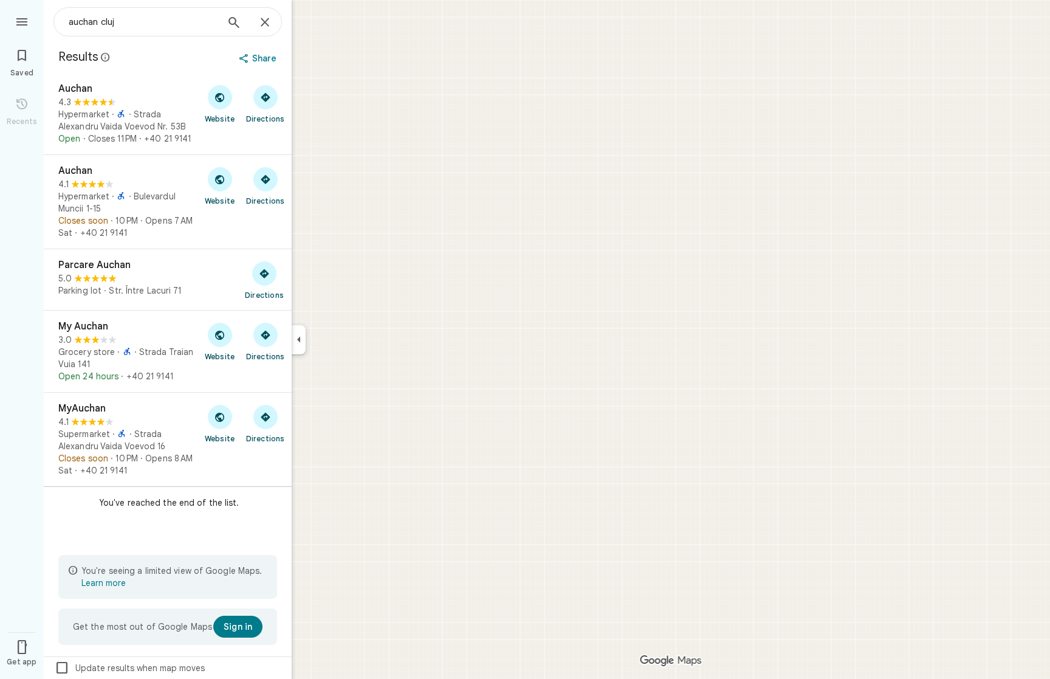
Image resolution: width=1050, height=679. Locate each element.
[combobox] (143, 22)
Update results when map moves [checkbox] (130, 668)
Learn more (103, 582)
